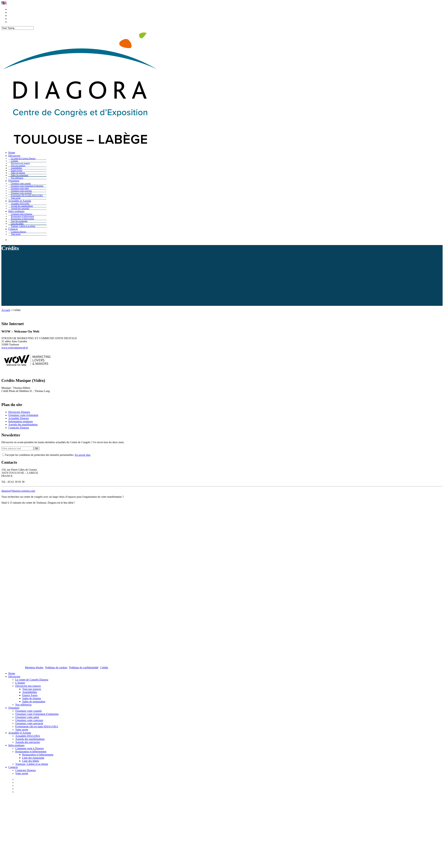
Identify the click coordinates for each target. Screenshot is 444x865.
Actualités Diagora (18, 418)
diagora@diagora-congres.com (18, 490)
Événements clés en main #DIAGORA (36, 726)
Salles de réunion (31, 698)
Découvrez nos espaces (28, 685)
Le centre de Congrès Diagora (31, 679)
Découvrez (14, 676)
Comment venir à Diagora (29, 748)
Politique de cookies (56, 667)
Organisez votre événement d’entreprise (37, 714)
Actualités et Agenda (19, 732)
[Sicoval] (222, 645)
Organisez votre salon (27, 717)
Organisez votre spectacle (29, 723)
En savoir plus (82, 454)
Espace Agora (29, 695)
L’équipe (20, 682)
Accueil (5, 310)
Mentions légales (34, 667)
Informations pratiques (20, 421)
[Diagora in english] (4, 3)
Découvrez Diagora (19, 412)
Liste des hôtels (30, 760)
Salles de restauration (33, 701)
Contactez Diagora (18, 427)
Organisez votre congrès (28, 710)
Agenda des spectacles (27, 742)
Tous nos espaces (31, 689)
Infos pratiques (16, 745)
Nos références (23, 704)
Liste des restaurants (33, 757)
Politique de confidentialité (83, 667)
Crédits (104, 667)
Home (11, 673)
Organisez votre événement (23, 415)
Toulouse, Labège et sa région (31, 764)
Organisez (13, 707)
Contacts (13, 767)
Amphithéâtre (29, 692)
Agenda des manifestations (23, 424)
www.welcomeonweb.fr (14, 347)
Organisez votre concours (29, 720)
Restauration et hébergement (30, 751)
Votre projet (21, 729)
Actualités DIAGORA (27, 735)
